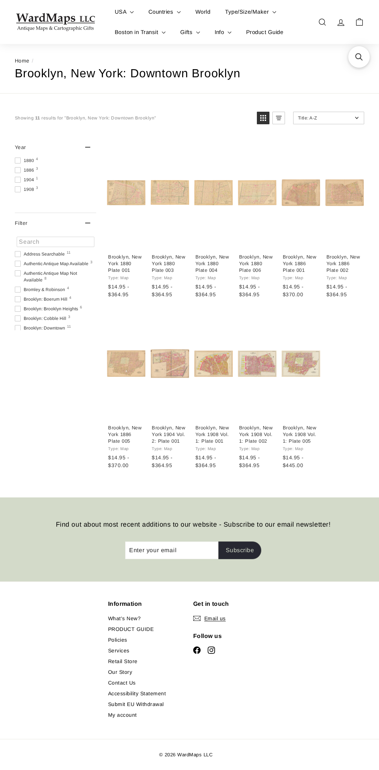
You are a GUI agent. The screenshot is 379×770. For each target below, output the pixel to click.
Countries (161, 12)
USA (121, 12)
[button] (263, 118)
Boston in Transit (137, 32)
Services (119, 651)
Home (22, 61)
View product (128, 240)
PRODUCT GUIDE (131, 629)
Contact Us (122, 683)
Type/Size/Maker (248, 12)
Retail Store (123, 661)
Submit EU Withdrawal (136, 704)
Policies (117, 640)
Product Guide (264, 32)
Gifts (187, 32)
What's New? (124, 618)
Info (220, 32)
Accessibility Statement (137, 693)
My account (122, 715)
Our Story (120, 672)
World (202, 12)
